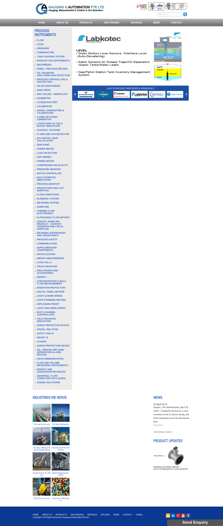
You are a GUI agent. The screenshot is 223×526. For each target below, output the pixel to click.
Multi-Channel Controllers (46, 313)
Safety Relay (45, 333)
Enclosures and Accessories (47, 271)
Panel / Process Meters (52, 68)
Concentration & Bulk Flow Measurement (51, 282)
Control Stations (48, 130)
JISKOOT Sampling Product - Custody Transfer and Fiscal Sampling (50, 225)
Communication (47, 243)
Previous (75, 94)
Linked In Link (173, 515)
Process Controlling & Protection (52, 80)
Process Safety (47, 239)
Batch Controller (49, 173)
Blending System (48, 198)
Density (42, 277)
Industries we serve (50, 397)
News (157, 397)
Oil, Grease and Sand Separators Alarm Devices (50, 352)
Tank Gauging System (51, 56)
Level (40, 44)
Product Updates (168, 441)
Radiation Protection (51, 287)
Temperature (45, 52)
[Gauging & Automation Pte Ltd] (70, 8)
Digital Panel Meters (50, 291)
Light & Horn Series (49, 296)
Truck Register (47, 266)
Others (41, 341)
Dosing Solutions (48, 382)
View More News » (163, 432)
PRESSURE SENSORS (49, 169)
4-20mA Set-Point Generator (47, 118)
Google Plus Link (178, 515)
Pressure (43, 48)
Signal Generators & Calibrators (50, 111)
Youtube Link (183, 515)
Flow (40, 40)
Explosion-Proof (48, 304)
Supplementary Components (47, 248)
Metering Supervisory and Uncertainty (51, 234)
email (168, 515)
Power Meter (45, 149)
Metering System (48, 202)
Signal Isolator (47, 329)
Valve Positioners (48, 86)
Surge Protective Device (53, 325)
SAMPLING (43, 206)
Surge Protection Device (53, 345)
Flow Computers (48, 194)
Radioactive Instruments (53, 60)
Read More (158, 425)
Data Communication (50, 358)
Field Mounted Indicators (46, 319)
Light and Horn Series (51, 308)
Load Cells (44, 262)
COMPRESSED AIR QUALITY (52, 165)
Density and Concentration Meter (51, 370)
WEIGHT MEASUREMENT (50, 258)
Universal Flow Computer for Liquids (51, 377)
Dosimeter (43, 98)
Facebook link (188, 515)
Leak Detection (47, 153)
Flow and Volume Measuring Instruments (52, 364)
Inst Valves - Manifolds (52, 94)
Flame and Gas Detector (53, 134)
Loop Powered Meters (51, 300)
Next (186, 94)
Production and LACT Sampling (50, 189)
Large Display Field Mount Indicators (50, 124)
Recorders (44, 64)
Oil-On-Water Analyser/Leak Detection (53, 74)
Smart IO (42, 337)
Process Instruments (45, 33)
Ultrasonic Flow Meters (53, 217)
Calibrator (44, 106)
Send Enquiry (195, 522)
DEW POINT (43, 144)
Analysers (44, 90)
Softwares (44, 157)
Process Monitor (48, 184)
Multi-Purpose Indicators (46, 178)
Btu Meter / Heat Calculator (47, 139)
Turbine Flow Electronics (46, 212)
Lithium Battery (47, 102)
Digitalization (46, 254)
